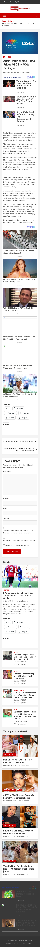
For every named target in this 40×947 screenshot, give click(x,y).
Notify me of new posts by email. (17, 545)
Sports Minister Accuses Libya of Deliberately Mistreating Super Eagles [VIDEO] (25, 715)
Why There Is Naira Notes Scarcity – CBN (21, 441)
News (16, 690)
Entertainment (9, 754)
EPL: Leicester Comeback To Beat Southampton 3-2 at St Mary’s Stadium (18, 595)
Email (5, 508)
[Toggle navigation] (5, 15)
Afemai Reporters (25, 940)
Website (6, 518)
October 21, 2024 (9, 836)
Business (7, 57)
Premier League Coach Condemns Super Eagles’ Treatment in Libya (25, 656)
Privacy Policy (11, 943)
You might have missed (15, 731)
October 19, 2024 (9, 601)
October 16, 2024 (20, 721)
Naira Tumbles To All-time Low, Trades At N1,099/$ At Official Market (19, 449)
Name (6, 499)
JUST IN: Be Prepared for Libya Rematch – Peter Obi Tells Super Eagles (25, 695)
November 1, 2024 (9, 765)
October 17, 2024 (20, 700)
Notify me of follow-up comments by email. (19, 540)
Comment (7, 472)
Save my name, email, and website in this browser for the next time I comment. (18, 532)
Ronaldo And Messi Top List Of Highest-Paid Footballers (24, 676)
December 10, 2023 (10, 72)
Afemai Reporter (24, 72)
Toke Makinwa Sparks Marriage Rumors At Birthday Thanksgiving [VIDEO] (18, 869)
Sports (6, 562)
